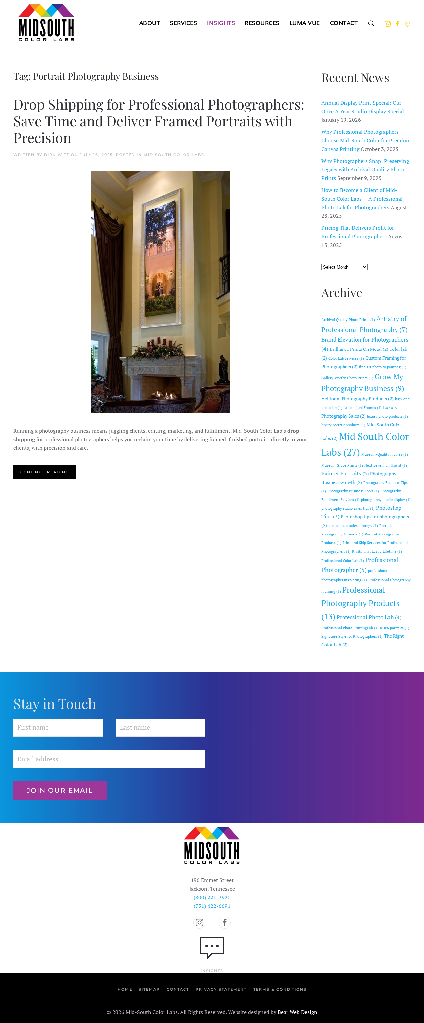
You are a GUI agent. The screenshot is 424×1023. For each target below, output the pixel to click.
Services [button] (183, 23)
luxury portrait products (343, 425)
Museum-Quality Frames (384, 454)
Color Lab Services (346, 358)
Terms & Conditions (280, 989)
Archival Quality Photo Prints (348, 319)
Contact (344, 23)
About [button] (149, 23)
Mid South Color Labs (174, 154)
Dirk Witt (56, 154)
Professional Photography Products (360, 603)
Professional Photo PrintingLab (350, 628)
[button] (371, 23)
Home (125, 989)
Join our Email (60, 790)
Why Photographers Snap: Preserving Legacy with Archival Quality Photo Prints (365, 169)
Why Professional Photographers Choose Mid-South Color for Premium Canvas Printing (366, 140)
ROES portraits (394, 628)
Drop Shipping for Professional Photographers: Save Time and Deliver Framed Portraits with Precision (158, 121)
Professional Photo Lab (369, 617)
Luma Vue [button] (305, 23)
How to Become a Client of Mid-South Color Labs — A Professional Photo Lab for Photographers (362, 198)
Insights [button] (221, 23)
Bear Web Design (297, 1012)
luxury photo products (387, 416)
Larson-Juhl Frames (363, 407)
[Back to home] (46, 23)
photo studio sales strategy (353, 525)
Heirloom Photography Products (357, 399)
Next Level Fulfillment (385, 465)
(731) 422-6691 (212, 905)
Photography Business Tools (353, 491)
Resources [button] (262, 23)
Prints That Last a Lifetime (377, 551)
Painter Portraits (345, 473)
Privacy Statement (221, 989)
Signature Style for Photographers (352, 636)
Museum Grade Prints (342, 465)
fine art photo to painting (382, 367)
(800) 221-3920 (212, 897)
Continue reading (44, 472)
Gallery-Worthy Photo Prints (347, 378)
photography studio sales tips (348, 508)
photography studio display (386, 499)
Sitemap (149, 989)
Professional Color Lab (342, 560)
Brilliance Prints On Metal (359, 349)
